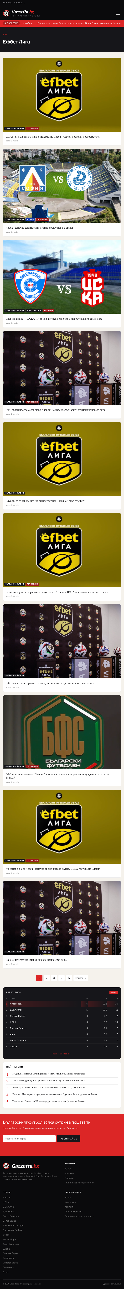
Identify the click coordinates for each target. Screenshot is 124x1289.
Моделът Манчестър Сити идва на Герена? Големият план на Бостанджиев (48, 1073)
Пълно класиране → (62, 1054)
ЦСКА (6, 1202)
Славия (6, 1248)
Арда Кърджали (11, 1244)
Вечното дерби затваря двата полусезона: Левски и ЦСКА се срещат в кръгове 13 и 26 (57, 592)
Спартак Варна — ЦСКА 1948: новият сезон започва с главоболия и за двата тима (54, 318)
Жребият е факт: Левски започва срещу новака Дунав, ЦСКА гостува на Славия (53, 868)
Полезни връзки (73, 1211)
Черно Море (9, 1239)
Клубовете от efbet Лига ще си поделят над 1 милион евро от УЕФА (46, 501)
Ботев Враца (9, 1220)
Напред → (80, 978)
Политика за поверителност (79, 1182)
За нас (68, 1168)
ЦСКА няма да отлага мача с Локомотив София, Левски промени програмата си (53, 136)
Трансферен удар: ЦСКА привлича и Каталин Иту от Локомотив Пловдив (48, 1080)
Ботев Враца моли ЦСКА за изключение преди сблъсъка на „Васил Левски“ (49, 1087)
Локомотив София (12, 1230)
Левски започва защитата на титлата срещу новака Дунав (39, 227)
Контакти (69, 1173)
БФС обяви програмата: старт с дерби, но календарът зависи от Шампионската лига (55, 410)
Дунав (6, 1272)
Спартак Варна (10, 1253)
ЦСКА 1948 (9, 1206)
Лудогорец (8, 1211)
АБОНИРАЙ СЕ (69, 1138)
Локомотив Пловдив (13, 1225)
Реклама (69, 1178)
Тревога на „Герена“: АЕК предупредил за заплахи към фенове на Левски (48, 1101)
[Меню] (118, 13)
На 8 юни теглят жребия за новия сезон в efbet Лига (36, 959)
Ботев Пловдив (11, 1216)
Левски (6, 1197)
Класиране (70, 1202)
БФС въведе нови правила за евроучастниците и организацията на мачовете (50, 683)
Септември (8, 1258)
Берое (6, 1234)
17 (69, 978)
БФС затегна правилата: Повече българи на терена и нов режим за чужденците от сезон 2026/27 (57, 775)
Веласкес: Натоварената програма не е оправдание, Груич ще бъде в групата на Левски (55, 1094)
